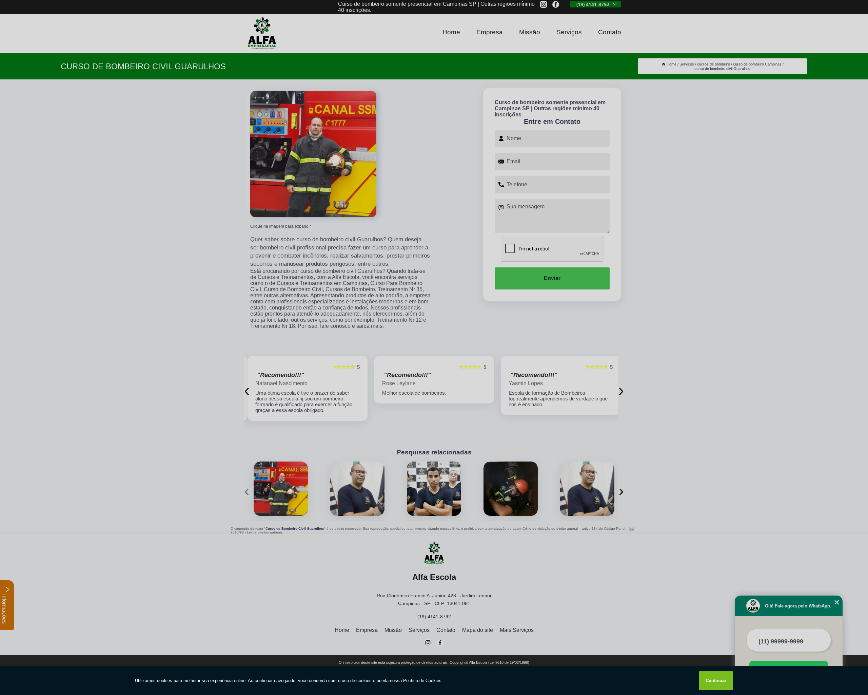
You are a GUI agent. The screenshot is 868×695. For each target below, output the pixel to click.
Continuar (716, 680)
